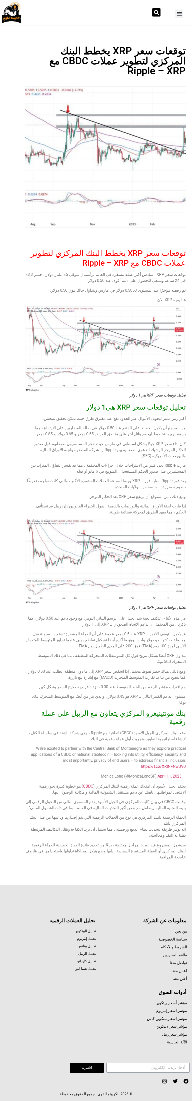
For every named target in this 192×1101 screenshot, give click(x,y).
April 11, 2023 (170, 776)
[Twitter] (175, 1081)
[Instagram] (164, 1081)
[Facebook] (186, 1081)
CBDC (88, 786)
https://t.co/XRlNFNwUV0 (163, 766)
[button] (179, 14)
